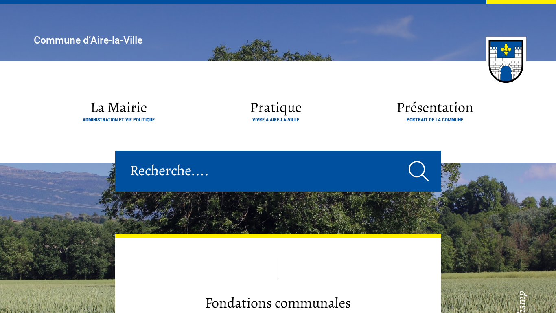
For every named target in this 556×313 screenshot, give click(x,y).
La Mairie (119, 110)
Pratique (276, 110)
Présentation (434, 110)
